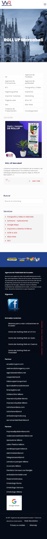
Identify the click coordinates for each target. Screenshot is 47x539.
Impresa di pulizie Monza (17, 398)
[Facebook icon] (23, 530)
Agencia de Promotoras (10, 82)
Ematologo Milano (14, 492)
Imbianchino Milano (15, 394)
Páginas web (10, 100)
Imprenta (29, 92)
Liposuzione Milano (14, 440)
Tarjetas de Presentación (11, 110)
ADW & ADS (12, 232)
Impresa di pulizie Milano (17, 403)
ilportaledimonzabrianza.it (18, 385)
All (6, 77)
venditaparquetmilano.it (17, 448)
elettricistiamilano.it (15, 453)
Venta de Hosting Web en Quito (21, 338)
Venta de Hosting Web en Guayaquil (19, 351)
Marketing (29, 96)
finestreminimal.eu (14, 479)
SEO (9, 240)
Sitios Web (11, 236)
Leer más (36, 181)
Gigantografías (11, 92)
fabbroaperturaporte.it (17, 381)
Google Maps (13, 224)
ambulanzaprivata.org (16, 416)
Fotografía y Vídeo (33, 87)
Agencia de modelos (30, 75)
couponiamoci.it (13, 377)
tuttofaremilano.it (14, 411)
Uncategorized (31, 111)
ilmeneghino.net (13, 390)
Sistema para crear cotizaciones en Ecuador (23, 324)
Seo (6, 104)
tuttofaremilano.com (16, 407)
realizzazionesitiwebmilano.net (20, 436)
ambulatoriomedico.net (17, 474)
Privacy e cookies (17, 525)
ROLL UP (28, 100)
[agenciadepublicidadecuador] (6, 3)
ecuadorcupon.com (15, 364)
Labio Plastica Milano (15, 444)
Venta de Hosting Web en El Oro (22, 332)
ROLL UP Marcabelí (13, 163)
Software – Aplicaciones (17, 220)
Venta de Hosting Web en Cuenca (22, 344)
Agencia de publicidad (30, 82)
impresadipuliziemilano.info (18, 431)
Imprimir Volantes (12, 96)
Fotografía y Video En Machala (20, 217)
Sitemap (33, 525)
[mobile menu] (44, 3)
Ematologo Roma (14, 483)
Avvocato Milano (14, 466)
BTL (6, 87)
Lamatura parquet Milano (17, 461)
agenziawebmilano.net (16, 372)
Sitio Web (29, 104)
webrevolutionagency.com (18, 368)
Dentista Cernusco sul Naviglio (19, 470)
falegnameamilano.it (15, 457)
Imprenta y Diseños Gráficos (19, 228)
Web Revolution (31, 521)
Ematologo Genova (15, 487)
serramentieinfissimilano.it (18, 420)
